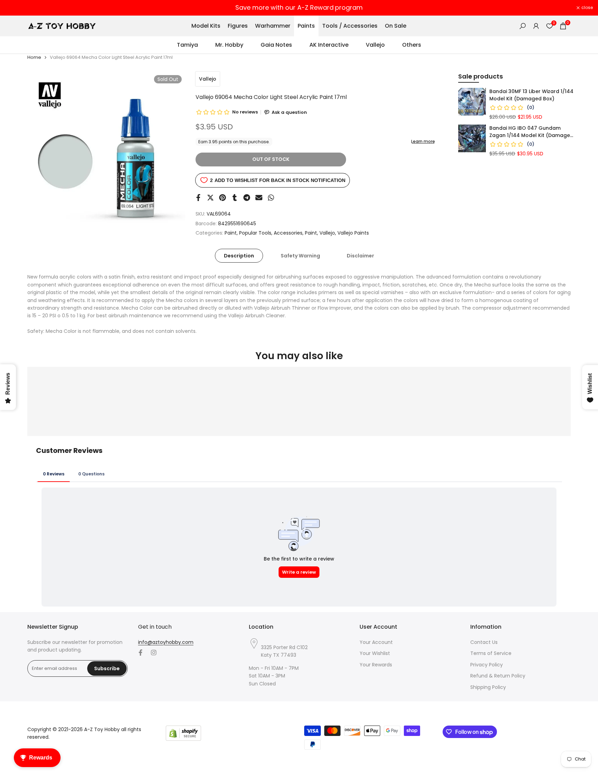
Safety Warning (300, 255)
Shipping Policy (488, 687)
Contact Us (484, 642)
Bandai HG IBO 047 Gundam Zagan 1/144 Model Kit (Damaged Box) (531, 132)
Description (239, 255)
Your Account (376, 642)
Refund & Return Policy (497, 675)
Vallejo (207, 78)
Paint (231, 232)
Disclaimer (360, 255)
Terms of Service (490, 653)
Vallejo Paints (353, 232)
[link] (472, 102)
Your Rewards (376, 664)
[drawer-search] (522, 26)
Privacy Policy (486, 664)
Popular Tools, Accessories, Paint (278, 232)
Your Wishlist (375, 653)
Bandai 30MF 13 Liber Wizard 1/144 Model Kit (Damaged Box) (531, 95)
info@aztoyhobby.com (165, 642)
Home (34, 57)
